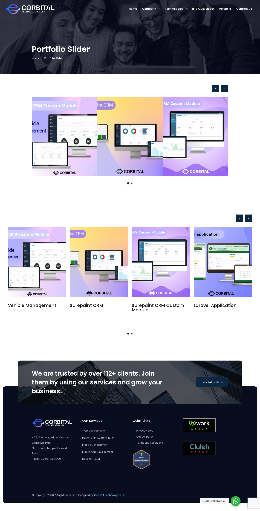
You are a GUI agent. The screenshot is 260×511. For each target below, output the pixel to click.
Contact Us (244, 9)
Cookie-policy (145, 436)
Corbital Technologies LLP (110, 495)
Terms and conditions (149, 442)
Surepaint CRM (119, 149)
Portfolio (225, 9)
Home (133, 9)
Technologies (174, 9)
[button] (128, 183)
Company (149, 9)
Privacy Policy (144, 430)
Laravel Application (215, 305)
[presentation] (215, 88)
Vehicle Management (61, 149)
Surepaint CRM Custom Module (194, 149)
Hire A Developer (203, 9)
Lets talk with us (212, 382)
